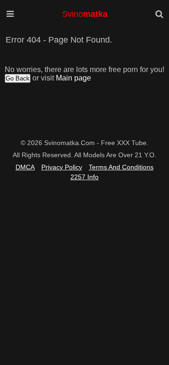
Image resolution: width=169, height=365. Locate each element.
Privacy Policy (61, 167)
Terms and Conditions (121, 167)
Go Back (18, 78)
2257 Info (84, 177)
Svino (85, 14)
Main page (73, 78)
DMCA (25, 167)
